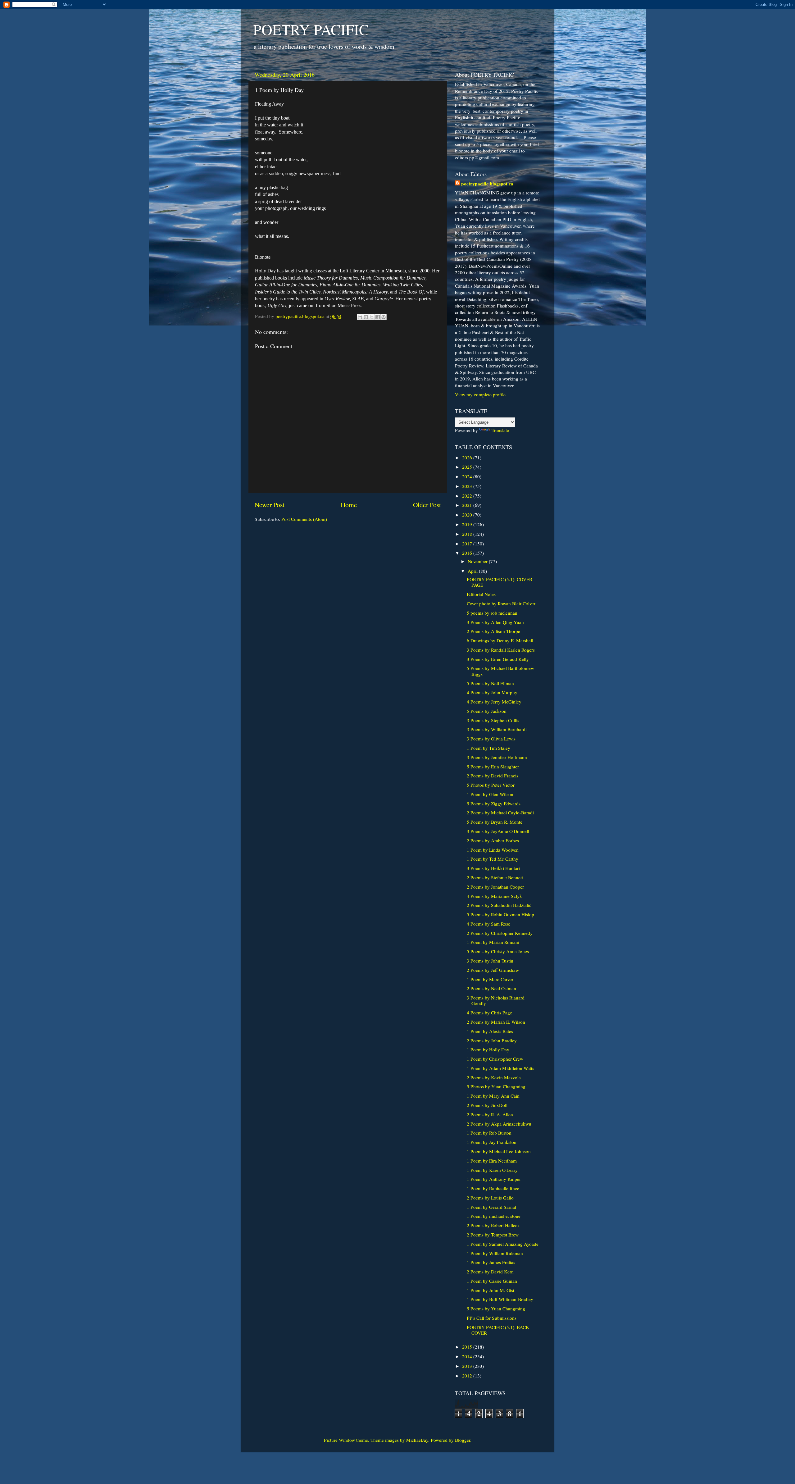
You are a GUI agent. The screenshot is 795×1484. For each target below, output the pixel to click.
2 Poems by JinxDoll (487, 1105)
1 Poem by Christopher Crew (495, 1059)
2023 (467, 486)
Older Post (427, 504)
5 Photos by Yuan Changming (496, 1086)
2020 (467, 515)
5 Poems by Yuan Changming (496, 1308)
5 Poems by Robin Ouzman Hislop (500, 914)
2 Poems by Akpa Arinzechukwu (499, 1124)
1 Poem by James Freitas (491, 1262)
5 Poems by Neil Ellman (490, 683)
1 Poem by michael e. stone (493, 1216)
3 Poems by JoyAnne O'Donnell (498, 831)
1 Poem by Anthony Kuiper (494, 1179)
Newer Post (269, 504)
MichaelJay (417, 1440)
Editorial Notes (481, 594)
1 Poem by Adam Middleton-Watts (500, 1068)
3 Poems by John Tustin (490, 961)
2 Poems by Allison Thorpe (493, 631)
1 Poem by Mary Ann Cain (493, 1096)
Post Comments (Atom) (304, 519)
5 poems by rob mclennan (492, 613)
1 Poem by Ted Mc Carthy (492, 859)
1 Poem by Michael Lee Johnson (499, 1151)
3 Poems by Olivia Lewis (491, 738)
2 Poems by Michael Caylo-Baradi (500, 812)
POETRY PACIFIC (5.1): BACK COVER (498, 1330)
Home (349, 504)
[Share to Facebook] (378, 317)
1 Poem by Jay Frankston (491, 1142)
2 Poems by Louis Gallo (490, 1198)
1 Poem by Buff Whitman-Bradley (500, 1299)
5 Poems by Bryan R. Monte (494, 822)
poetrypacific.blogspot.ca (487, 183)
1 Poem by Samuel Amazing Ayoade (502, 1244)
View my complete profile (480, 394)
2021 (467, 505)
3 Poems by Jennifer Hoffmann (497, 757)
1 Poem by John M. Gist (490, 1290)
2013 (467, 1366)
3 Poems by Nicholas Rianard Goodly (496, 1000)
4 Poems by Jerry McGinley (494, 702)
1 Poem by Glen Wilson (490, 794)
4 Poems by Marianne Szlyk (494, 896)
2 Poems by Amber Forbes (493, 840)
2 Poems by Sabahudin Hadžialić (499, 905)
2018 (467, 534)
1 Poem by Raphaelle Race (493, 1188)
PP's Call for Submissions (491, 1318)
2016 (467, 553)
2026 (467, 457)
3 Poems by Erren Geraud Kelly (498, 659)
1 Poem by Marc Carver (490, 979)
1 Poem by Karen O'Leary (492, 1170)
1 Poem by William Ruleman (495, 1253)
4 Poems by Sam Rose (488, 924)
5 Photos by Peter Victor (491, 785)
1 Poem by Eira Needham (492, 1161)
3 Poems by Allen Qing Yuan (495, 622)
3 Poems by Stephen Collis (493, 720)
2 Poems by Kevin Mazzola (494, 1077)
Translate (500, 430)
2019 (467, 524)
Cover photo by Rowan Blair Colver (501, 603)
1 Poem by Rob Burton (489, 1133)
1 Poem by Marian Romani (493, 942)
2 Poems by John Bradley (492, 1040)
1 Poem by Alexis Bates (490, 1031)
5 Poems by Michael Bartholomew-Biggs (501, 671)
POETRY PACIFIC (311, 29)
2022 (467, 496)
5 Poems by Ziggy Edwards (493, 803)
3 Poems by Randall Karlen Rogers (501, 650)
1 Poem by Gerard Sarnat (491, 1207)
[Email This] (360, 317)
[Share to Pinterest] (383, 317)
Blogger (462, 1440)
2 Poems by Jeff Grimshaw (493, 970)
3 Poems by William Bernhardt (497, 729)
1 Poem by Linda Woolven (493, 850)
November (478, 561)
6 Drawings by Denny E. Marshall (500, 640)
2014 (467, 1356)
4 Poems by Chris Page (489, 1012)
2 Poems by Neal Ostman (491, 988)
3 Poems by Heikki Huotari (493, 868)
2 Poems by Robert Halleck (493, 1225)
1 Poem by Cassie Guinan (492, 1281)
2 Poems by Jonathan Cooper (495, 887)
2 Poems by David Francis (492, 775)
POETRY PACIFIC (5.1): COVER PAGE (499, 582)
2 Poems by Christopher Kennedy (500, 933)
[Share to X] (372, 317)
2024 (467, 476)
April (473, 571)
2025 (467, 467)
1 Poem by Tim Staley (488, 748)
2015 (467, 1347)
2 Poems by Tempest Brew (493, 1234)
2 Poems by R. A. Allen (490, 1114)
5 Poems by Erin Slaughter (493, 766)
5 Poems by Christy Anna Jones (498, 951)
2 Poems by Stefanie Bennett (495, 877)
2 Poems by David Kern (490, 1271)
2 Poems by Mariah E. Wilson (496, 1022)
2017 (467, 543)
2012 (467, 1375)
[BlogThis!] (366, 317)
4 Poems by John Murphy (492, 692)
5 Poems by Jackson (487, 711)
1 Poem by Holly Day (488, 1049)
